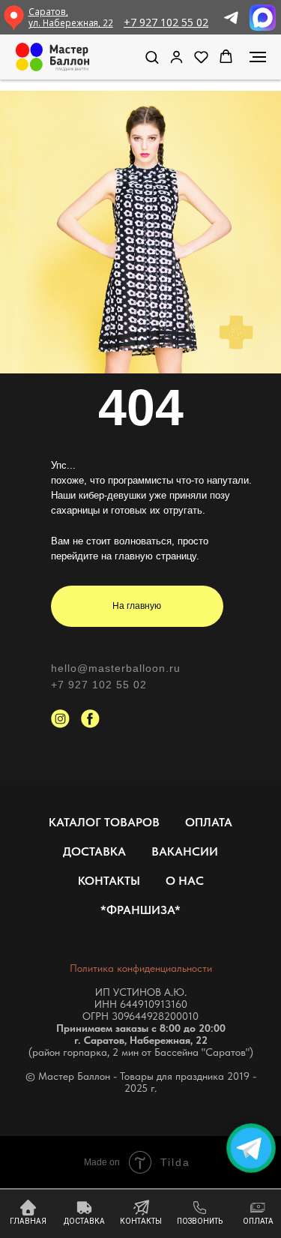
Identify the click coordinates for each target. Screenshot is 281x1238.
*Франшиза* (140, 910)
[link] (176, 56)
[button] (152, 56)
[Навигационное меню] (258, 57)
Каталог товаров (104, 822)
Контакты (109, 881)
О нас (185, 881)
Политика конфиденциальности (141, 968)
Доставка (94, 851)
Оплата (208, 822)
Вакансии (184, 851)
